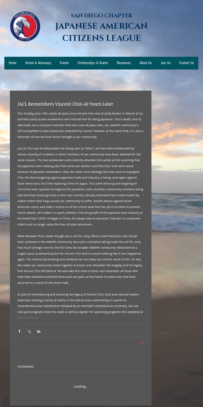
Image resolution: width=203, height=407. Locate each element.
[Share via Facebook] (19, 331)
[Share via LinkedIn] (39, 331)
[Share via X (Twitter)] (29, 331)
